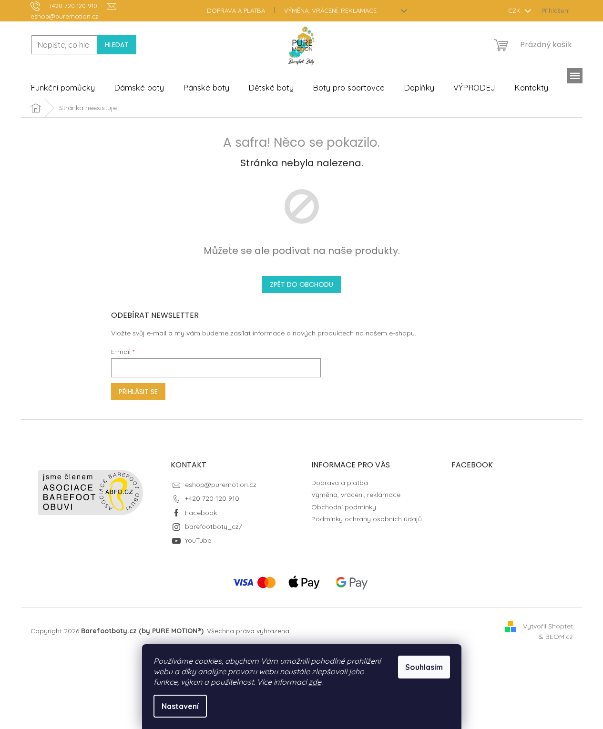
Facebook (201, 512)
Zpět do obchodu (301, 284)
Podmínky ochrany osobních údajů (366, 519)
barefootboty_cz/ (213, 526)
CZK (515, 10)
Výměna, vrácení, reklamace (330, 10)
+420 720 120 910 (212, 498)
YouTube (198, 540)
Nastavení (180, 706)
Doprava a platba (236, 10)
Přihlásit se (138, 391)
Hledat (117, 45)
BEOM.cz (559, 636)
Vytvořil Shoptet (548, 626)
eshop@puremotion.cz (220, 484)
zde (314, 682)
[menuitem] (62, 87)
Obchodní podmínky (343, 507)
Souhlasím (424, 667)
